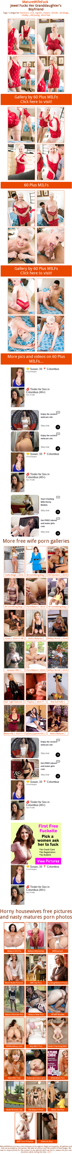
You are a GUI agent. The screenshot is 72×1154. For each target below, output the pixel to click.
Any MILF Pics (36, 1046)
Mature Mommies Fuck (36, 951)
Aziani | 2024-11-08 (14, 638)
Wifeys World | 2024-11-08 (58, 638)
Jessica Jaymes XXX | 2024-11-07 (35, 733)
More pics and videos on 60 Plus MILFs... (36, 359)
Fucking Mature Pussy (58, 983)
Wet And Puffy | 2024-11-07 (58, 702)
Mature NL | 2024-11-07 (14, 733)
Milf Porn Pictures (25, 1141)
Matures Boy (47, 1141)
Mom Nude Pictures (14, 983)
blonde (55, 13)
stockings (63, 13)
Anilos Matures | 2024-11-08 (36, 638)
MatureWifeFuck (35, 2)
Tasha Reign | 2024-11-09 (14, 575)
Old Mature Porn (36, 1110)
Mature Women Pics (14, 1014)
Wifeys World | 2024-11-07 (58, 670)
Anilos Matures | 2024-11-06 (57, 733)
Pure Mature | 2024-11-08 (36, 607)
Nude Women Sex (14, 1110)
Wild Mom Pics (57, 1078)
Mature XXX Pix (14, 951)
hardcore (24, 13)
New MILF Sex (14, 1078)
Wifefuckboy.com (14, 1046)
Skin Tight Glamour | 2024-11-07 (14, 702)
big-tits (38, 13)
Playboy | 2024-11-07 (36, 702)
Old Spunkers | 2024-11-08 (58, 575)
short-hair (45, 15)
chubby (25, 15)
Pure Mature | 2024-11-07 (36, 670)
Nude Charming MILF (57, 1046)
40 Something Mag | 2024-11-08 (36, 575)
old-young (35, 15)
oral (32, 13)
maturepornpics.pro (36, 1078)
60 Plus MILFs (36, 185)
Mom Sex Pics (57, 1110)
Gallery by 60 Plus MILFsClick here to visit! (36, 99)
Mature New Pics (36, 1014)
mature (46, 13)
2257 (49, 1152)
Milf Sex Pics (36, 983)
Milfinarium (57, 951)
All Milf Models (57, 1014)
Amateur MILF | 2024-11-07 (14, 670)
